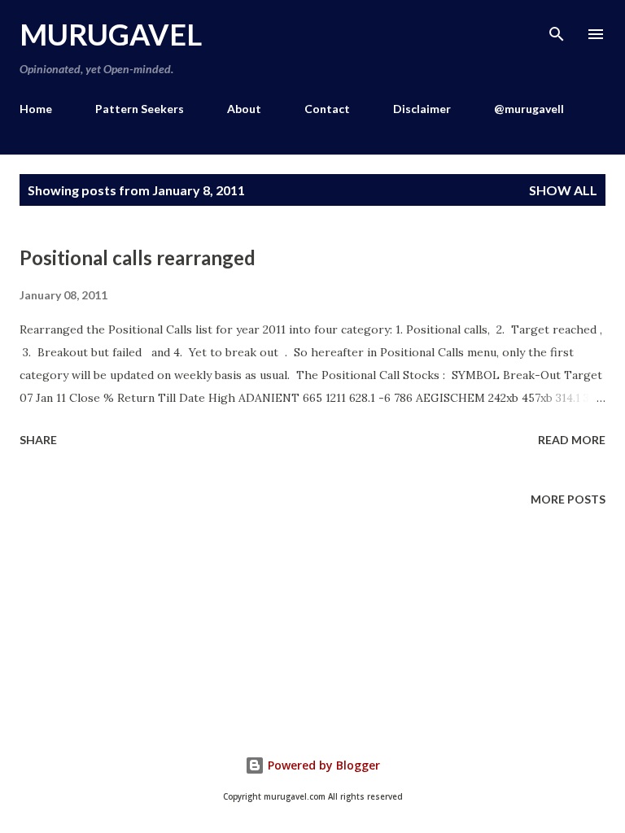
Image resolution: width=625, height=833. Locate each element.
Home (36, 109)
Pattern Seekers (139, 109)
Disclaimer (422, 109)
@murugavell (529, 109)
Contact (327, 109)
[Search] (556, 29)
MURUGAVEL (111, 34)
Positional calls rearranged (138, 257)
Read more (571, 440)
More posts (568, 499)
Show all (563, 190)
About (244, 109)
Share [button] (38, 440)
